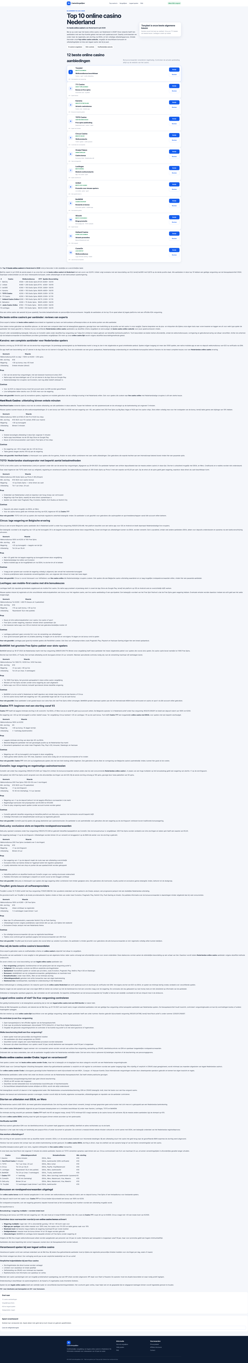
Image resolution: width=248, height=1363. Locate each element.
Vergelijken (123, 3)
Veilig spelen (120, 1347)
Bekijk (174, 69)
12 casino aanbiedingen (9, 1299)
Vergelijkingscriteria (8, 1303)
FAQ (141, 3)
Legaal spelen (133, 3)
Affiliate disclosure (156, 1347)
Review (174, 74)
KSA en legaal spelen (8, 1306)
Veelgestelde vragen (8, 1310)
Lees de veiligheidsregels (10, 1327)
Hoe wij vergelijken (122, 1344)
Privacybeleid (154, 1344)
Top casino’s (113, 3)
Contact (152, 1350)
